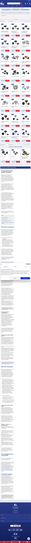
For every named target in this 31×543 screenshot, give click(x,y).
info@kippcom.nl (16, 512)
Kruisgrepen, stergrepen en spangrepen (8, 167)
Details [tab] (15, 266)
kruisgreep (4, 229)
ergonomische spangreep (5, 468)
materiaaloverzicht (5, 309)
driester (9, 427)
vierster (12, 427)
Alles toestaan (25, 278)
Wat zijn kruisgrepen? (5, 217)
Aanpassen (15, 278)
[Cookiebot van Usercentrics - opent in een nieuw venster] (26, 264)
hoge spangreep (6, 467)
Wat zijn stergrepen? (5, 219)
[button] (1, 154)
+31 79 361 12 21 (16, 511)
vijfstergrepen (4, 428)
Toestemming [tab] (5, 266)
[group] (5, 156)
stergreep (3, 369)
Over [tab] (25, 266)
